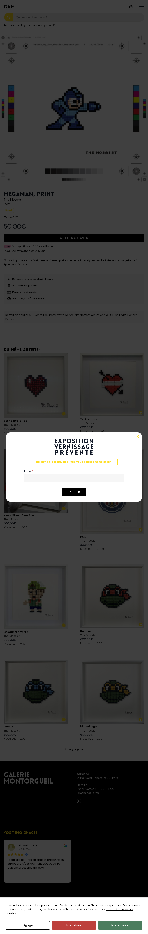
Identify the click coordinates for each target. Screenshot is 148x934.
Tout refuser (74, 925)
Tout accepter (120, 925)
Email (29, 471)
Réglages (28, 925)
